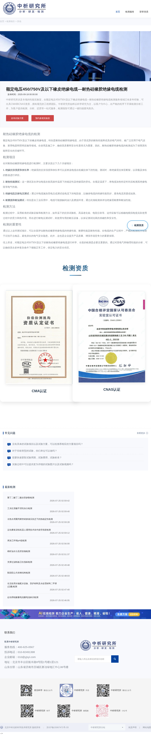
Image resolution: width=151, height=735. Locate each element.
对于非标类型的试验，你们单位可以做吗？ (34, 451)
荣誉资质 (143, 11)
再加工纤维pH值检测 (17, 540)
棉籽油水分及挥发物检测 (18, 551)
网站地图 (147, 727)
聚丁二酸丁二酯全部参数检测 (20, 497)
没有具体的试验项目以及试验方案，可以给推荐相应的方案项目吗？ (47, 444)
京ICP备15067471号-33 (57, 727)
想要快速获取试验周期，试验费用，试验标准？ (37, 457)
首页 (118, 11)
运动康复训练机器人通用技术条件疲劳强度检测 (29, 530)
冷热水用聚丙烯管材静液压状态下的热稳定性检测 (30, 519)
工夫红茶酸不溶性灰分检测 (19, 508)
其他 (19, 21)
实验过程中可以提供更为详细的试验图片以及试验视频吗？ (43, 464)
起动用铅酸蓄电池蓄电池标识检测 (22, 597)
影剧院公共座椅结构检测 (18, 573)
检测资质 (139, 225)
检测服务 (129, 11)
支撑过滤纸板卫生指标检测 (19, 562)
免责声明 (132, 727)
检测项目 (10, 21)
